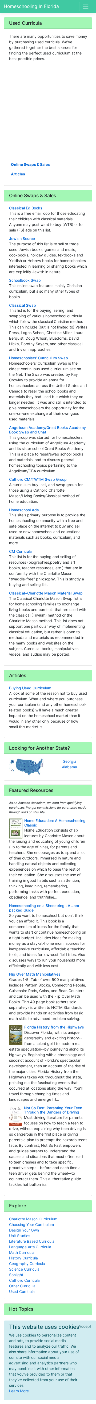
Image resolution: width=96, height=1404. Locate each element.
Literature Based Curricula (31, 1241)
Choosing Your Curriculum (31, 1224)
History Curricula (23, 1258)
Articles (18, 174)
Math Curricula (21, 1252)
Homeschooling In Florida (31, 6)
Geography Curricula (27, 1263)
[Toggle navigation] (85, 6)
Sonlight (16, 1274)
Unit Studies (19, 1235)
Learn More (19, 1391)
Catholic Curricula (24, 1280)
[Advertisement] (48, 111)
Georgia (69, 761)
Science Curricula (24, 1269)
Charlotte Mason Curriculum (33, 1219)
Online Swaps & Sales (30, 164)
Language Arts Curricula (30, 1247)
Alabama (69, 767)
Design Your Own (24, 1230)
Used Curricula (22, 1291)
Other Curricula (22, 1286)
